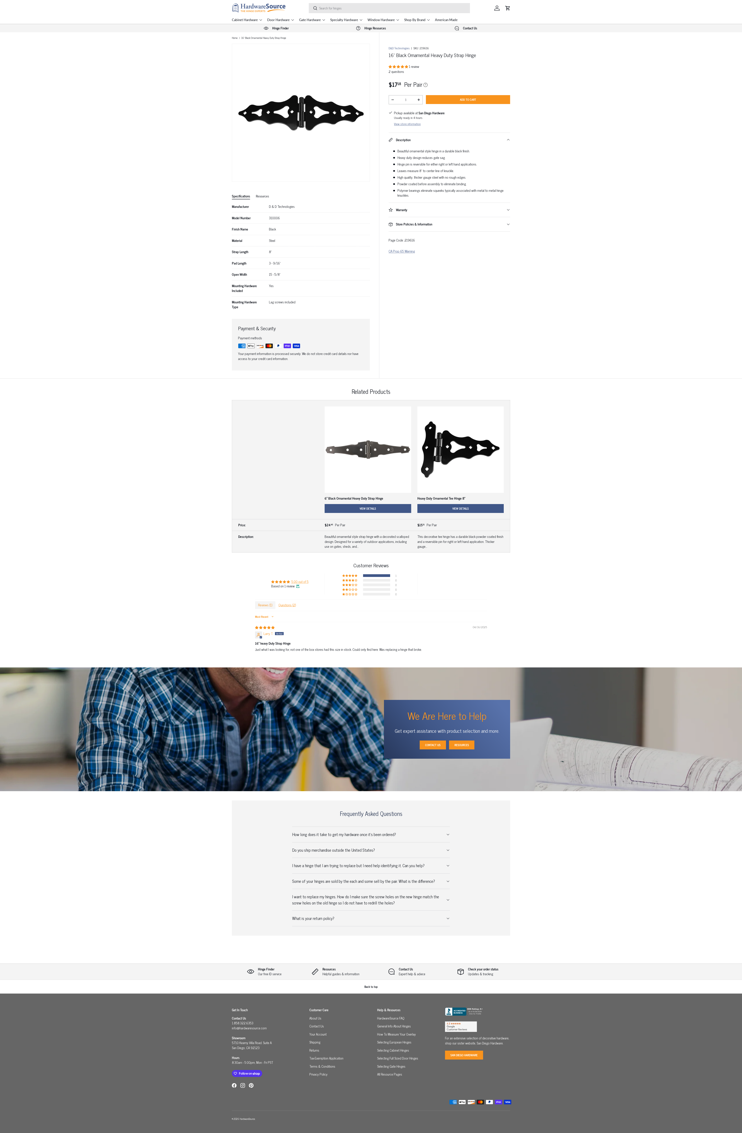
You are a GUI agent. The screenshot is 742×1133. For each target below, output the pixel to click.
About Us (315, 1018)
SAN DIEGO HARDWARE (464, 1055)
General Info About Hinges (394, 1026)
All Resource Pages (389, 1074)
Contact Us (433, 744)
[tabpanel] (301, 257)
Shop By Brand (414, 20)
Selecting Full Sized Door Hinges (397, 1058)
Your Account (318, 1034)
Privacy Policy (318, 1074)
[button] (508, 8)
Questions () (287, 605)
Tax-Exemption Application (326, 1058)
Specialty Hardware (344, 20)
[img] (265, 627)
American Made (446, 20)
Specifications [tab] (241, 196)
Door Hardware (278, 20)
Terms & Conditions (322, 1066)
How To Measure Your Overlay (396, 1034)
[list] (301, 113)
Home (234, 38)
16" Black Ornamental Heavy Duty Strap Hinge (263, 38)
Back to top (371, 986)
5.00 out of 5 (300, 581)
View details (368, 508)
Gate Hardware (310, 20)
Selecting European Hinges (394, 1042)
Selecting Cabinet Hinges (393, 1050)
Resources (461, 744)
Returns (314, 1050)
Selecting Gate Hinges (391, 1066)
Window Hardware (381, 20)
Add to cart (468, 99)
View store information (407, 123)
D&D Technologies (399, 48)
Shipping (314, 1042)
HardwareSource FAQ (390, 1018)
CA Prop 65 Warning (402, 251)
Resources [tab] (262, 196)
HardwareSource (247, 1119)
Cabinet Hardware (245, 20)
